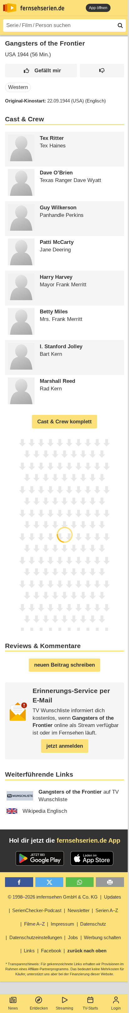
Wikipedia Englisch (45, 811)
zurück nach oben (86, 950)
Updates (112, 897)
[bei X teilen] (49, 882)
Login (116, 1008)
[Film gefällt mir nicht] (102, 70)
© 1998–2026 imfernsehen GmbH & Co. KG (53, 897)
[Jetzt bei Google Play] (40, 858)
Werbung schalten (102, 937)
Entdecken (39, 1008)
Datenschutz (93, 924)
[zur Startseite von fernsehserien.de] (9, 8)
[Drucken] (110, 882)
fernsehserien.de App (88, 840)
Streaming (64, 1008)
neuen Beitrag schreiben (64, 665)
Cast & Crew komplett (64, 422)
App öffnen (98, 8)
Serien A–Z (106, 910)
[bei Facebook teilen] (19, 882)
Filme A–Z (34, 924)
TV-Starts (90, 1008)
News (13, 1008)
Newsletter (79, 910)
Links (29, 950)
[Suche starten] (120, 25)
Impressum (62, 924)
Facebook (51, 950)
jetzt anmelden (64, 746)
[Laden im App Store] (92, 858)
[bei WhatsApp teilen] (80, 882)
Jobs (73, 937)
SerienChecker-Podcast (36, 910)
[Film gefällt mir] (41, 70)
